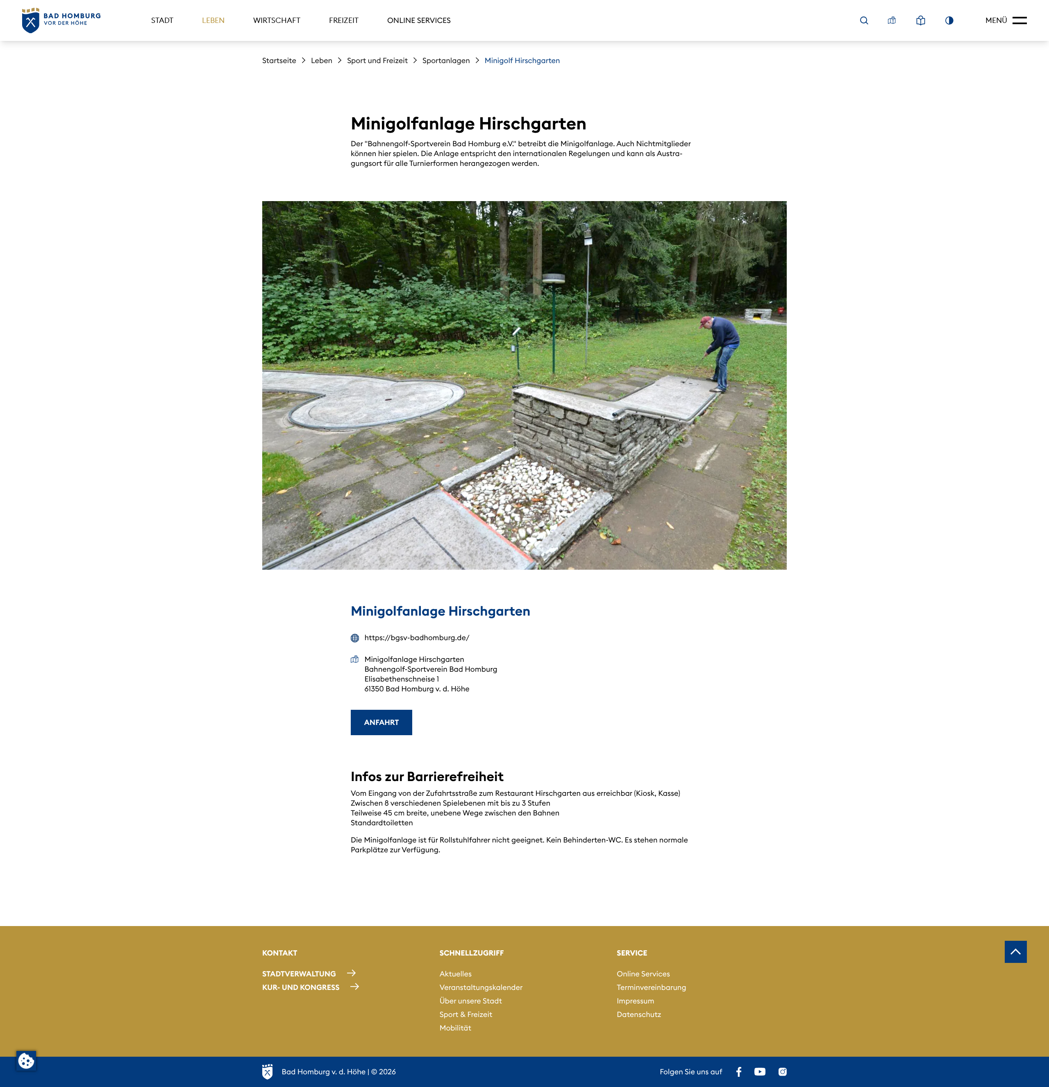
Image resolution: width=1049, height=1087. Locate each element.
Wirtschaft (276, 20)
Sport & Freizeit (466, 1014)
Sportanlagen (446, 60)
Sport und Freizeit (377, 60)
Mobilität (455, 1028)
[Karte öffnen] (892, 20)
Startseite (279, 60)
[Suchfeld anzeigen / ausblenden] (864, 20)
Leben (213, 20)
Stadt (162, 20)
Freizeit (344, 20)
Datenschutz (639, 1014)
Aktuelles (456, 973)
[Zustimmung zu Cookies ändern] (26, 1061)
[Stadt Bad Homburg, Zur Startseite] (61, 21)
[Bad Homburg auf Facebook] (739, 1072)
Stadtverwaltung (299, 973)
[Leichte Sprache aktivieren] (920, 20)
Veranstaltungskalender (481, 987)
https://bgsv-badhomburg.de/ (417, 637)
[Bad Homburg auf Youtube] (760, 1072)
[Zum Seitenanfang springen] (1016, 952)
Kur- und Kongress (300, 987)
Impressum (635, 1000)
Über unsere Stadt (471, 1000)
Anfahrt (381, 722)
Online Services (419, 20)
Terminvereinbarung (651, 987)
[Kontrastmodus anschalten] (949, 20)
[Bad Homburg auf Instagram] (782, 1072)
